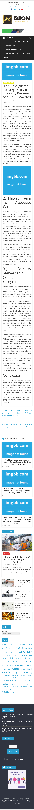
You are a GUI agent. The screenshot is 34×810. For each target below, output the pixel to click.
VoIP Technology (12, 692)
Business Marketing (22, 42)
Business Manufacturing (12, 50)
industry (5, 102)
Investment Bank (6, 669)
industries (27, 661)
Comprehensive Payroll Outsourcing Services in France (23, 582)
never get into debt (16, 675)
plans (14, 677)
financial (28, 658)
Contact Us (7, 799)
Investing (17, 665)
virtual (5, 691)
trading (4, 689)
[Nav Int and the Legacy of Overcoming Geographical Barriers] (17, 535)
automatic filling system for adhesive (23, 644)
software (28, 681)
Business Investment (10, 54)
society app (20, 681)
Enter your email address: (13, 751)
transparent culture (13, 689)
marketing (27, 672)
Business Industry (9, 46)
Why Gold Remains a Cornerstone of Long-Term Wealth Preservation (23, 615)
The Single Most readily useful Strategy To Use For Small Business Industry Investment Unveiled (16, 462)
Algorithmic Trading (7, 644)
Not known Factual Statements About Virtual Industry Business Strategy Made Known (17, 490)
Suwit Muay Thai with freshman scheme (21, 686)
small (13, 680)
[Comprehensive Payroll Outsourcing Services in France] (8, 580)
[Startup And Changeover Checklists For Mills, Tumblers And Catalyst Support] (8, 590)
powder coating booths (25, 678)
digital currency (16, 658)
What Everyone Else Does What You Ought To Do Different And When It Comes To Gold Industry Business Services (17, 520)
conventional (25, 651)
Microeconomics (6, 675)
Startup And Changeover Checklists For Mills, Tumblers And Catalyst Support (22, 594)
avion (4, 647)
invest (12, 665)
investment (26, 665)
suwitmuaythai (5, 686)
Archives (4, 631)
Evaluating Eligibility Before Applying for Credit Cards (23, 604)
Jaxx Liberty (23, 669)
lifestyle (29, 669)
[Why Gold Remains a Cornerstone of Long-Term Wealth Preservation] (8, 613)
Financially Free (6, 661)
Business (10, 38)
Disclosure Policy (18, 799)
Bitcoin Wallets (11, 648)
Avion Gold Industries (17, 759)
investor (15, 668)
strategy (5, 684)
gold (13, 661)
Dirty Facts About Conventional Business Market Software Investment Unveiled (17, 413)
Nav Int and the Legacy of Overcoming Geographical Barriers (17, 560)
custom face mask (21, 655)
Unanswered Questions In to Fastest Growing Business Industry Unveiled (17, 427)
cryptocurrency (9, 655)
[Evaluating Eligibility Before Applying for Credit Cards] (8, 603)
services (10, 102)
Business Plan (25, 54)
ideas (18, 661)
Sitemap (27, 799)
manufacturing (9, 672)
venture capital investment (25, 689)
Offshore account (27, 675)
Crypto (5, 58)
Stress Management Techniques (22, 684)
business (28, 100)
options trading (6, 678)
